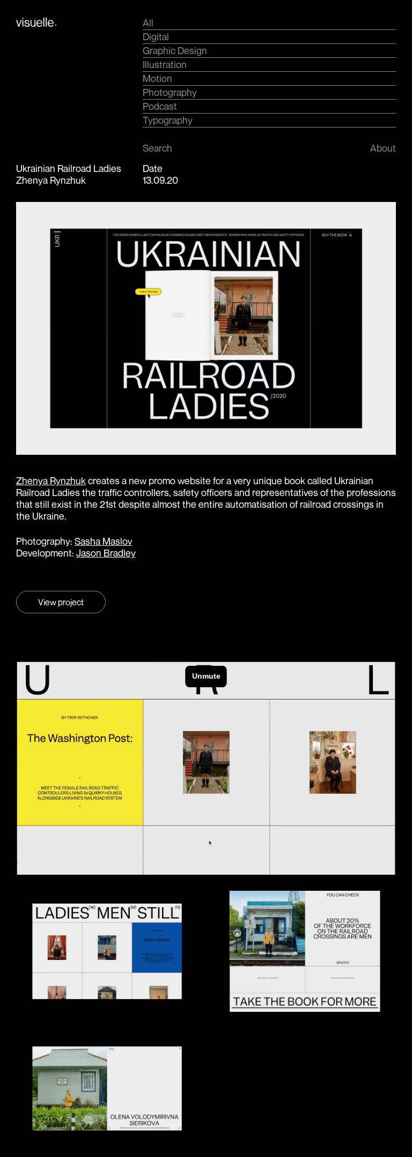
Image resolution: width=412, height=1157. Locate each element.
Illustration (165, 64)
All (148, 22)
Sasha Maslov (103, 541)
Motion (157, 78)
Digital (156, 36)
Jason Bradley (106, 553)
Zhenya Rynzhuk (51, 480)
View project (61, 602)
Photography (170, 92)
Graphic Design (175, 50)
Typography (168, 120)
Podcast (160, 106)
